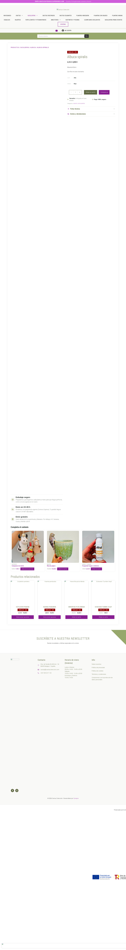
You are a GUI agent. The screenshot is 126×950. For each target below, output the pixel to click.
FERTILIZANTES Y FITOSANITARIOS (35, 20)
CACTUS (18, 15)
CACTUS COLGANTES (65, 15)
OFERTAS (63, 24)
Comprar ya (104, 92)
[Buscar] (86, 36)
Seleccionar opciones (27, 569)
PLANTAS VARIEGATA (82, 15)
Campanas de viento (18, 566)
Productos (15, 47)
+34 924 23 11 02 (45, 673)
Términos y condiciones (99, 674)
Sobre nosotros (96, 664)
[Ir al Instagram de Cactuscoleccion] (17, 790)
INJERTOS (18, 20)
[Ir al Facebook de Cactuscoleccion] (12, 790)
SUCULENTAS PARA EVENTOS (113, 20)
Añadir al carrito (90, 92)
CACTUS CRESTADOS (49, 15)
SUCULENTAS (31, 15)
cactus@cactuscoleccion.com (49, 669)
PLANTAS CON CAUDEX (100, 15)
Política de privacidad (98, 667)
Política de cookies (97, 671)
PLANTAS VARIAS (117, 15)
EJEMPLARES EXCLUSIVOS (92, 20)
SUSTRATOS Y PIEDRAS (72, 20)
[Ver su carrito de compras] (56, 30)
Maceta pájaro (51, 566)
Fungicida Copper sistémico (90, 566)
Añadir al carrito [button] (76, 617)
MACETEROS (54, 20)
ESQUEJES (7, 20)
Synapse (76, 798)
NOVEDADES (7, 15)
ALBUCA (33, 47)
